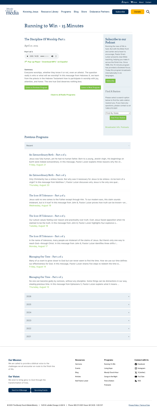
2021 (28, 336)
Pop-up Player (34, 62)
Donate (137, 12)
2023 (28, 320)
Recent (29, 145)
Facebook (141, 364)
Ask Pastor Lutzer (81, 381)
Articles (78, 376)
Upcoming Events (40, 390)
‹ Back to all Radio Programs (62, 95)
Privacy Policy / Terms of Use (139, 405)
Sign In (126, 2)
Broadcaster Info (111, 127)
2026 (28, 296)
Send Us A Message (19, 390)
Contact (148, 2)
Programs (66, 11)
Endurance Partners (99, 11)
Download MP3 (49, 62)
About (141, 2)
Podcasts (125, 127)
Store (135, 2)
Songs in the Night (110, 376)
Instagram (141, 368)
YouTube (141, 376)
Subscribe (120, 12)
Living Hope (108, 368)
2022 (28, 328)
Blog (76, 11)
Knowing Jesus (30, 11)
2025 (28, 304)
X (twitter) (141, 372)
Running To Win (109, 364)
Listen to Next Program (90, 87)
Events (77, 368)
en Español (62, 62)
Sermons (78, 364)
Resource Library (49, 11)
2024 (28, 312)
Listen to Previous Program (36, 87)
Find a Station (109, 381)
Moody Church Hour (111, 372)
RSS (139, 381)
